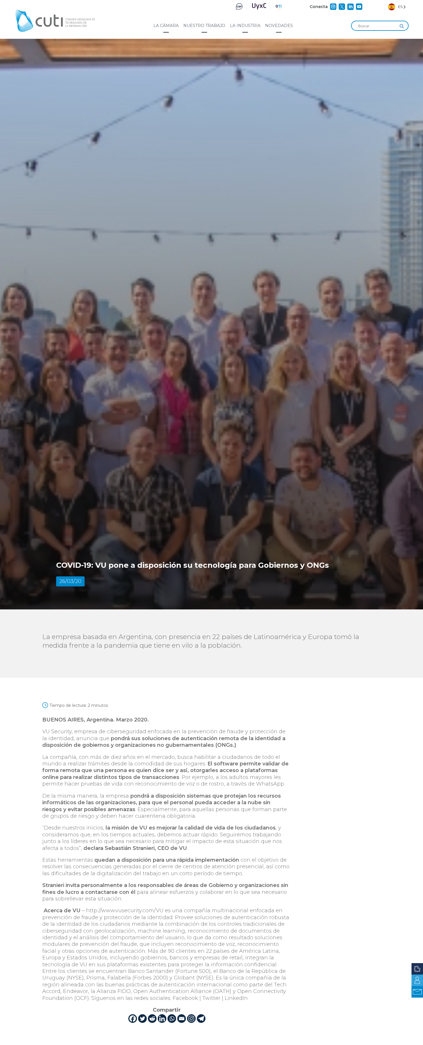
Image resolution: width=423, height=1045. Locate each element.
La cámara (166, 25)
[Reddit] (152, 1018)
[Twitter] (142, 1018)
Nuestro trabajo (204, 25)
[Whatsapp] (171, 1018)
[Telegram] (201, 1018)
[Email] (181, 1018)
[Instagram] (191, 1018)
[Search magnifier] (402, 26)
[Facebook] (132, 1018)
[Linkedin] (162, 1018)
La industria (245, 25)
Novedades (279, 25)
